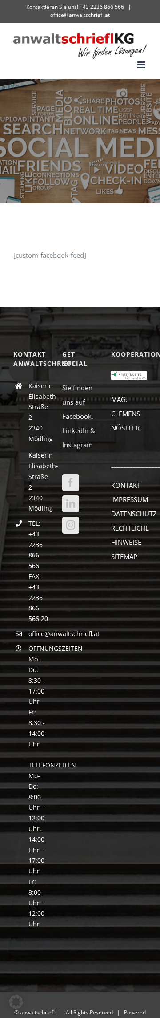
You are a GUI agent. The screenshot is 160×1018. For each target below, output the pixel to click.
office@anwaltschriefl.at (80, 15)
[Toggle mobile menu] (142, 64)
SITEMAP (124, 556)
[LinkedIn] (70, 503)
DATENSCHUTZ (134, 513)
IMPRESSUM (129, 499)
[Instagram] (70, 525)
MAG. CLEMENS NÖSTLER (125, 413)
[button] (16, 1002)
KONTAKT (125, 485)
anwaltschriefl (37, 1012)
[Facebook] (70, 482)
